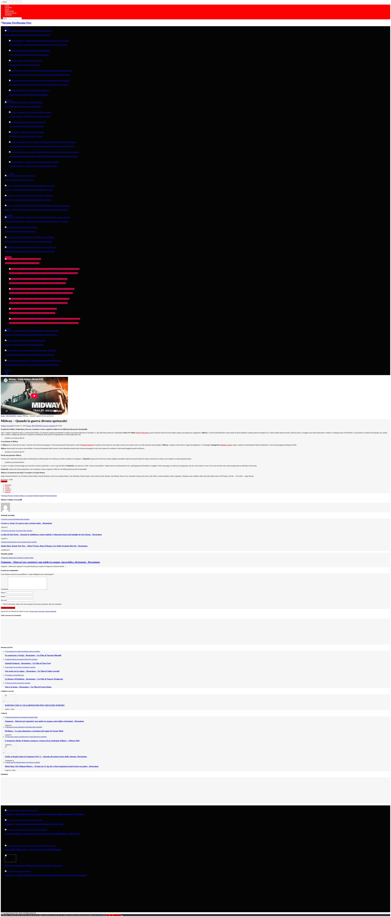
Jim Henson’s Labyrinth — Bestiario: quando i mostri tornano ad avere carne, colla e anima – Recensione (38, 45)
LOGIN (6, 374)
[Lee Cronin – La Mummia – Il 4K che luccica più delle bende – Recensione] (30, 112)
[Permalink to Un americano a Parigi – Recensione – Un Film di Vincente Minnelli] (22, 651)
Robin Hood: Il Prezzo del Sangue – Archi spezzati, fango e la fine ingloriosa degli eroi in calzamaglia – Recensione (41, 293)
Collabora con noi (10, 13)
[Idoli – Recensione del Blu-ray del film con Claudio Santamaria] (27, 122)
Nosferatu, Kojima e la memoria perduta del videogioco (20, 231)
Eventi (7, 5)
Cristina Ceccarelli (7, 426)
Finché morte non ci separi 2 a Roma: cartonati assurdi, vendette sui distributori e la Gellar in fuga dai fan (38, 85)
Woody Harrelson (142, 433)
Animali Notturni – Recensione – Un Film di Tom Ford (28, 663)
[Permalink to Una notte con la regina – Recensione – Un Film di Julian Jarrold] (20, 667)
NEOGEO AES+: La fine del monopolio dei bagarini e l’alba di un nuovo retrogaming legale (30, 251)
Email (3, 596)
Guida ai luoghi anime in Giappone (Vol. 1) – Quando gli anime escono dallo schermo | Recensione (32, 365)
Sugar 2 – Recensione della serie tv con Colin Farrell (19, 180)
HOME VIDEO (8, 100)
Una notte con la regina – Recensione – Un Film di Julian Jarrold (32, 671)
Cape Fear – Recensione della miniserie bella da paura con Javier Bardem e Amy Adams (29, 190)
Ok (108, 915)
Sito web (4, 600)
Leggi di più (117, 915)
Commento (4, 589)
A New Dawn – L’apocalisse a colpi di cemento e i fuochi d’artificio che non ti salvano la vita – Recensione (38, 303)
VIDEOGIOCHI (8, 215)
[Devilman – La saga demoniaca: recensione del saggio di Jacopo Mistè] (25, 340)
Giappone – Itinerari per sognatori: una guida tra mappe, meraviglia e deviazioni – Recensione (31, 335)
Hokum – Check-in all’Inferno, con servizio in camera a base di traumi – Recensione (32, 313)
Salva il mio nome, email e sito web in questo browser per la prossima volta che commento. (32, 604)
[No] (122, 915)
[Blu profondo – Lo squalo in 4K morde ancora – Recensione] (26, 132)
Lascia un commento (48, 426)
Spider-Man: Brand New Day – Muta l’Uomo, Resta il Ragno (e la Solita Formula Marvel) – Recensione (37, 283)
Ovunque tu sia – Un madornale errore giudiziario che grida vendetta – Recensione (28, 200)
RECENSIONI (8, 257)
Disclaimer (8, 14)
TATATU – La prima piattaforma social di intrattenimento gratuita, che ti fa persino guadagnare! (45, 875)
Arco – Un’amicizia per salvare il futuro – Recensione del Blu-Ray (23, 106)
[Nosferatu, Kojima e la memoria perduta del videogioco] (21, 227)
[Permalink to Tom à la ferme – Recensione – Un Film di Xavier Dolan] (17, 683)
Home (3, 416)
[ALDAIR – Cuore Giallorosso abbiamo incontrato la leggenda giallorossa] (29, 51)
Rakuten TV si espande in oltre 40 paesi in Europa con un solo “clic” (33, 866)
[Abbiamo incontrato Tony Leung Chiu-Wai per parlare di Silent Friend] (29, 90)
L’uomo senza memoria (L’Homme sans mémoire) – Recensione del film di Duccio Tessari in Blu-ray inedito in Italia (41, 146)
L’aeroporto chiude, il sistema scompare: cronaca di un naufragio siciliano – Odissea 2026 (29, 355)
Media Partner (9, 11)
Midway (23, 496)
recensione (29, 496)
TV (6, 172)
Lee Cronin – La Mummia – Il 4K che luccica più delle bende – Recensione (29, 116)
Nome (3, 593)
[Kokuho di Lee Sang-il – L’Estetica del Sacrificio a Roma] (25, 61)
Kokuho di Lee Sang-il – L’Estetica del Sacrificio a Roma (24, 65)
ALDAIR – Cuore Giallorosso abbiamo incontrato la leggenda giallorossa (28, 55)
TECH (6, 372)
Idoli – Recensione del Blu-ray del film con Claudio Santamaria (26, 126)
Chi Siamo (8, 7)
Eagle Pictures (8, 496)
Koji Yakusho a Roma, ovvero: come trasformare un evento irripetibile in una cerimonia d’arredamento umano (39, 75)
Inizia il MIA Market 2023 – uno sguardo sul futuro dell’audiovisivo (33, 850)
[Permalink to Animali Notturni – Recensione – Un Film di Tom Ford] (21, 659)
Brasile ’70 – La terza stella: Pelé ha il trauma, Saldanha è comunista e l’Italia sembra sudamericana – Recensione (36, 210)
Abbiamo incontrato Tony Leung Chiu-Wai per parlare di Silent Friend (28, 95)
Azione (19, 416)
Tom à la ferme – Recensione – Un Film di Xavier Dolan (28, 687)
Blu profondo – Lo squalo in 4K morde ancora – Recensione (25, 136)
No (111, 915)
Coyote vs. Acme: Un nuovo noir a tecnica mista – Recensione (22, 263)
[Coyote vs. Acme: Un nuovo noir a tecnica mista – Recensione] (23, 259)
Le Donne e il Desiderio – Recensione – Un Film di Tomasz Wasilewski (34, 679)
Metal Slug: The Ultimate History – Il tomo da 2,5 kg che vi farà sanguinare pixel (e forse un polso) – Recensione (36, 221)
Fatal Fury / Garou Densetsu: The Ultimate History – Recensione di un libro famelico (28, 241)
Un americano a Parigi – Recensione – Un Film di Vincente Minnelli (33, 655)
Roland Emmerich (39, 496)
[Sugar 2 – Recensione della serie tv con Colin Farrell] (20, 176)
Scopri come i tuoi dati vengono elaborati (43, 611)
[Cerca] (1, 2)
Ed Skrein (16, 496)
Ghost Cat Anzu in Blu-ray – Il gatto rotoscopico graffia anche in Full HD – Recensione (33, 166)
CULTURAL (8, 329)
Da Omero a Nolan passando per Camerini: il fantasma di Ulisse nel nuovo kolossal (27, 35)
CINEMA (7, 29)
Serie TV (11, 174)
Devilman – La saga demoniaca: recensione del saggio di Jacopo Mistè (24, 345)
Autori (7, 9)
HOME (6, 27)
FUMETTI (7, 370)
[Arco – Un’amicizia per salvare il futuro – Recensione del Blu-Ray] (24, 102)
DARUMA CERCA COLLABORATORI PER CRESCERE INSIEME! (35, 705)
